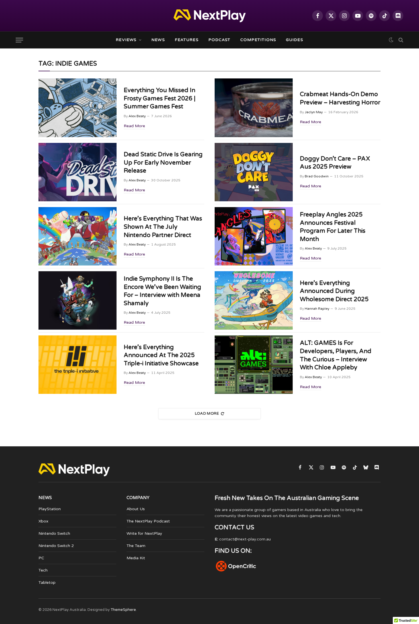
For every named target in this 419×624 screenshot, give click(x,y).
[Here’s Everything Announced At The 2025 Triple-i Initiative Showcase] (77, 364)
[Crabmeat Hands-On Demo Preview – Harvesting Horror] (254, 107)
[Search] (400, 40)
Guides (294, 39)
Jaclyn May (314, 112)
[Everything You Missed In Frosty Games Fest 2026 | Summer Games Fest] (77, 107)
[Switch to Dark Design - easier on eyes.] (391, 39)
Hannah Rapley (317, 309)
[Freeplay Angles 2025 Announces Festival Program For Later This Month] (254, 236)
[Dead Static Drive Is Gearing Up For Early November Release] (77, 172)
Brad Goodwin (317, 176)
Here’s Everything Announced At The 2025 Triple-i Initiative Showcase (161, 355)
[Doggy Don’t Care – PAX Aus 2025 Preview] (254, 172)
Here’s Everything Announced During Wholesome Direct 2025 (334, 291)
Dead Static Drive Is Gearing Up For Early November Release (163, 162)
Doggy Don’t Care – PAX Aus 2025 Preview (335, 163)
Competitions (258, 39)
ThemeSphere (123, 609)
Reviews (126, 39)
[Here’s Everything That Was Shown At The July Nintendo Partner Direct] (77, 236)
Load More (207, 413)
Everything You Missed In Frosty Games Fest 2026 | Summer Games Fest (160, 98)
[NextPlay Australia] (210, 16)
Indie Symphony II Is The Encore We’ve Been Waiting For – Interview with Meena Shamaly (162, 291)
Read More (134, 125)
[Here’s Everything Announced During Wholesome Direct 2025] (254, 300)
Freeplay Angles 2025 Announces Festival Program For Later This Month (332, 227)
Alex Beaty (137, 116)
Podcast (219, 39)
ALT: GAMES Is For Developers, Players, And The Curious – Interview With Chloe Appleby (335, 355)
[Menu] (19, 40)
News (158, 39)
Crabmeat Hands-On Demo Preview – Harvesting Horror (340, 98)
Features (187, 39)
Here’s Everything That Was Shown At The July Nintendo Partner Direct (163, 226)
